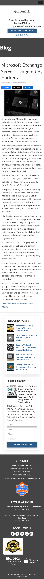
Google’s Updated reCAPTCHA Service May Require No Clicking (25, 347)
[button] (40, 2)
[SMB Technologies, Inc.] (22, 11)
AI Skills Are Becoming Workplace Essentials (22, 507)
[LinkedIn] (22, 534)
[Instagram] (31, 534)
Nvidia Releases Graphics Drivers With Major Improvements (26, 327)
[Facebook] (12, 534)
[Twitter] (17, 534)
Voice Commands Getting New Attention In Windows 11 (26, 337)
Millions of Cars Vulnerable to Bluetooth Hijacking (22, 516)
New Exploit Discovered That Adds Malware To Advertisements (25, 357)
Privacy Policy (22, 577)
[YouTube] (26, 534)
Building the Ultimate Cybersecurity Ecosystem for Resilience (26, 367)
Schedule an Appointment (22, 31)
